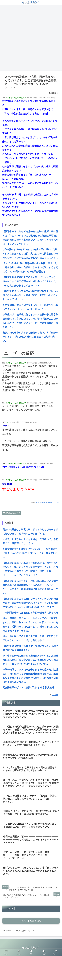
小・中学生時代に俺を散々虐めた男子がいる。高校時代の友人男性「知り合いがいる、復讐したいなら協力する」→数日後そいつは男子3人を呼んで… (30, 659)
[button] (56, 516)
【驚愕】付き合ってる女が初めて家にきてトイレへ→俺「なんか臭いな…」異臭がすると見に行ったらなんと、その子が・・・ (30, 295)
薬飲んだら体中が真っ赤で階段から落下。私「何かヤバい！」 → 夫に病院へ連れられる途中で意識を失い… (30, 336)
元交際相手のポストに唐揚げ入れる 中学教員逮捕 (28, 687)
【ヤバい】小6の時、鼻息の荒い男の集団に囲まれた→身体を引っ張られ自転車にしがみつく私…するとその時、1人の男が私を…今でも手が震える (30, 267)
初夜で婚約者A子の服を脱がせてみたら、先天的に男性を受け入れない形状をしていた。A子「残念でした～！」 (30, 553)
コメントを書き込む (31, 920)
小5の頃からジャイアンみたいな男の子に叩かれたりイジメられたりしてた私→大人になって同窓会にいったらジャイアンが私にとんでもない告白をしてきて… (30, 253)
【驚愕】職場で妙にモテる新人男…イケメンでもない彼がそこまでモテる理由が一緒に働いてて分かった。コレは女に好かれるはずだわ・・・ (30, 281)
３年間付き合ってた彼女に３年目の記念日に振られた (30, 612)
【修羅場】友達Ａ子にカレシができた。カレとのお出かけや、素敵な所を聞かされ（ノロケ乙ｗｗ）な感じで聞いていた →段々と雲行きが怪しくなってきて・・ (31, 603)
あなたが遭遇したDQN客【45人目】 (48, 502)
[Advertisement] (31, 38)
